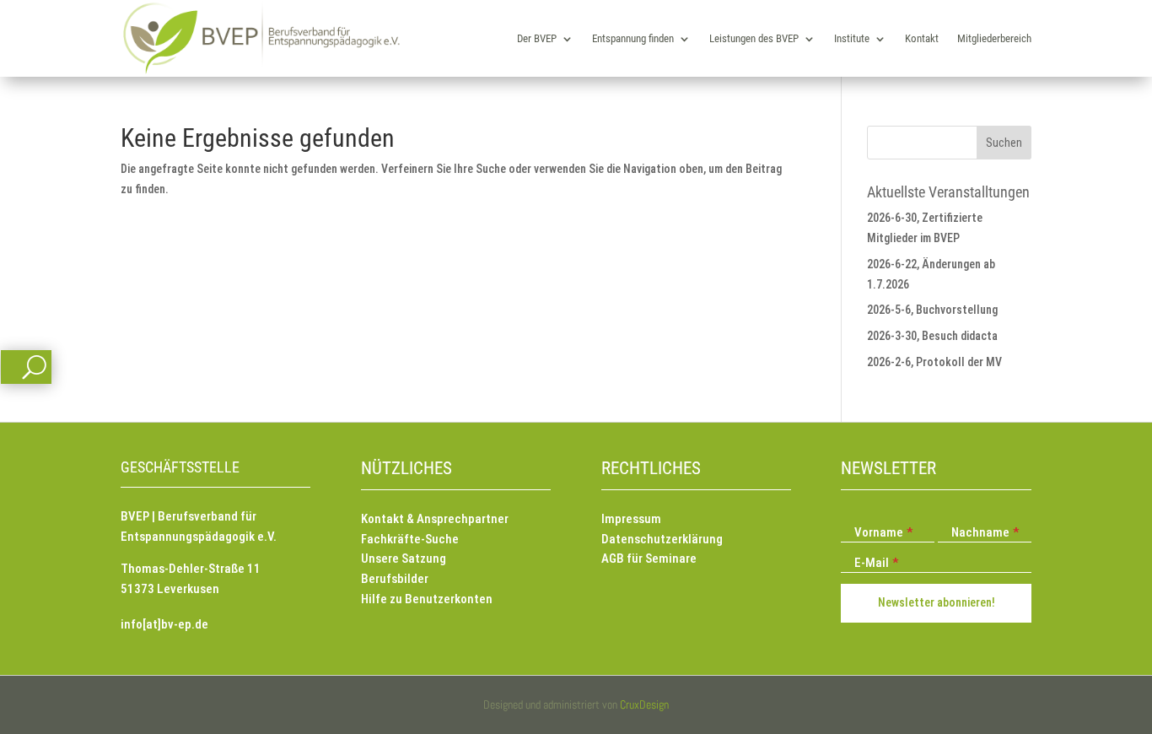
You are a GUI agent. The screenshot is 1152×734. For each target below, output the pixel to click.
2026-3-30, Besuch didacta (932, 336)
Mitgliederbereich (994, 38)
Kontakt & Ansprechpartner (435, 518)
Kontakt (922, 38)
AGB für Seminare (649, 558)
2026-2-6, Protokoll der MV (934, 362)
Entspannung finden (633, 38)
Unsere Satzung (403, 558)
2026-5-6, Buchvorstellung (932, 309)
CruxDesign (644, 704)
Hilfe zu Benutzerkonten (427, 599)
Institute (851, 38)
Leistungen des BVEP (754, 38)
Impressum (631, 518)
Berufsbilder (394, 578)
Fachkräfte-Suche (410, 539)
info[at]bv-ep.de (164, 624)
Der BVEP (537, 38)
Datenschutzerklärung (662, 539)
